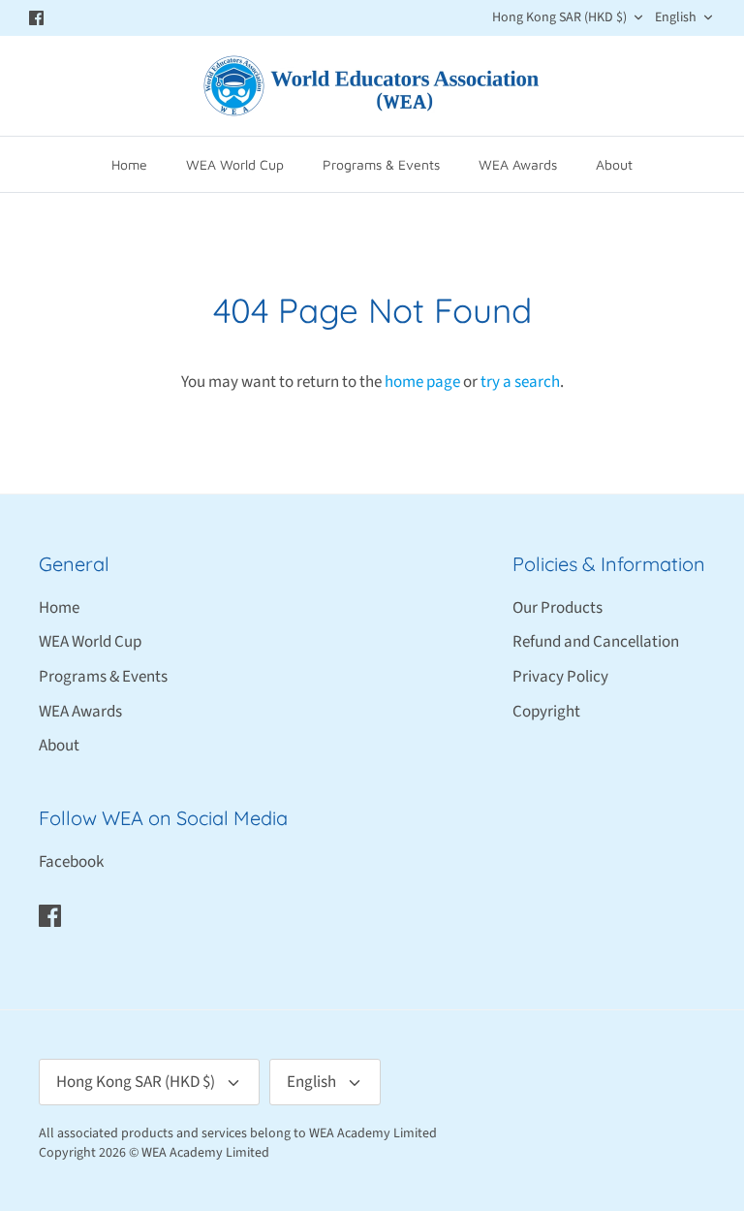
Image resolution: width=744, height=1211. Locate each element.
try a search (520, 382)
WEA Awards (518, 164)
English (676, 17)
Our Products (557, 608)
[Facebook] (36, 18)
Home (129, 164)
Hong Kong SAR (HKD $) (559, 17)
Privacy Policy (560, 676)
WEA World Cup (235, 164)
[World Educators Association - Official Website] (372, 85)
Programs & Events (381, 164)
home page (422, 382)
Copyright (546, 711)
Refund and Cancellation (595, 641)
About (614, 164)
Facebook (71, 862)
